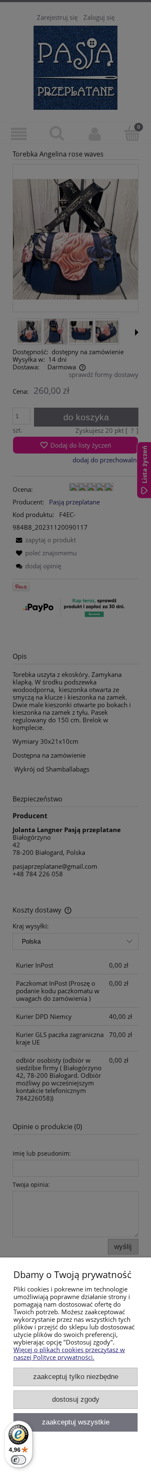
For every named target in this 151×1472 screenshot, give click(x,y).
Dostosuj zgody (75, 1399)
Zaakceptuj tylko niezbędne (75, 1376)
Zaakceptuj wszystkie (75, 1422)
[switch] (18, 1459)
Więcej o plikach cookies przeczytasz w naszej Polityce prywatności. (69, 1353)
